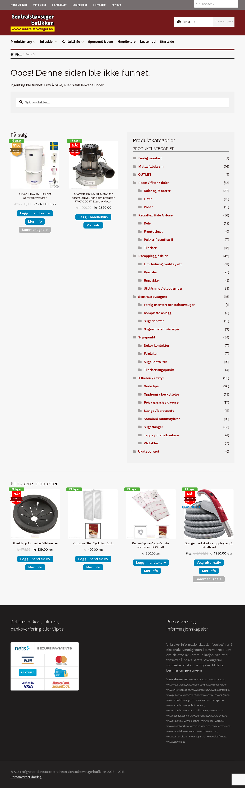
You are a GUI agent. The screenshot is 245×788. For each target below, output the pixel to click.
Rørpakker (152, 280)
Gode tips (151, 386)
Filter (148, 199)
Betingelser (80, 5)
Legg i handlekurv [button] (35, 213)
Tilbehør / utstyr (151, 378)
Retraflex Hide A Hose (155, 215)
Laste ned (147, 41)
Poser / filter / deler (153, 183)
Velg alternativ (209, 562)
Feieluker (151, 354)
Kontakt (116, 5)
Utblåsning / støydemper (163, 288)
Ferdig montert (150, 158)
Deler (148, 223)
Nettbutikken (19, 5)
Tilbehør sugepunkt (159, 370)
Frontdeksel (153, 231)
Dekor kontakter (156, 345)
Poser (148, 207)
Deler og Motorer (157, 191)
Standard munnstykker (162, 419)
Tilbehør (150, 248)
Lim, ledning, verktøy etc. (163, 264)
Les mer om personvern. (184, 670)
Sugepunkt (146, 337)
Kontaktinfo (70, 41)
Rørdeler (150, 272)
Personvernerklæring (26, 777)
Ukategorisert (148, 451)
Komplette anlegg (158, 313)
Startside (167, 41)
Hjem (18, 54)
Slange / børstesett (159, 411)
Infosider (47, 41)
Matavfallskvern (151, 166)
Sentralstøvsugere (152, 297)
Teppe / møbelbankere (161, 435)
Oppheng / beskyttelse (161, 394)
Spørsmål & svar (100, 41)
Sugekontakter (155, 362)
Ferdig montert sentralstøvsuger (169, 305)
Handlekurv (59, 5)
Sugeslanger (153, 427)
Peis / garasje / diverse (161, 402)
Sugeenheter (154, 321)
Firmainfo (99, 5)
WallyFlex (151, 443)
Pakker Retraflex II (158, 240)
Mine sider (39, 5)
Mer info (35, 221)
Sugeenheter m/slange (161, 329)
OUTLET (144, 174)
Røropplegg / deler (152, 256)
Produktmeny (21, 41)
